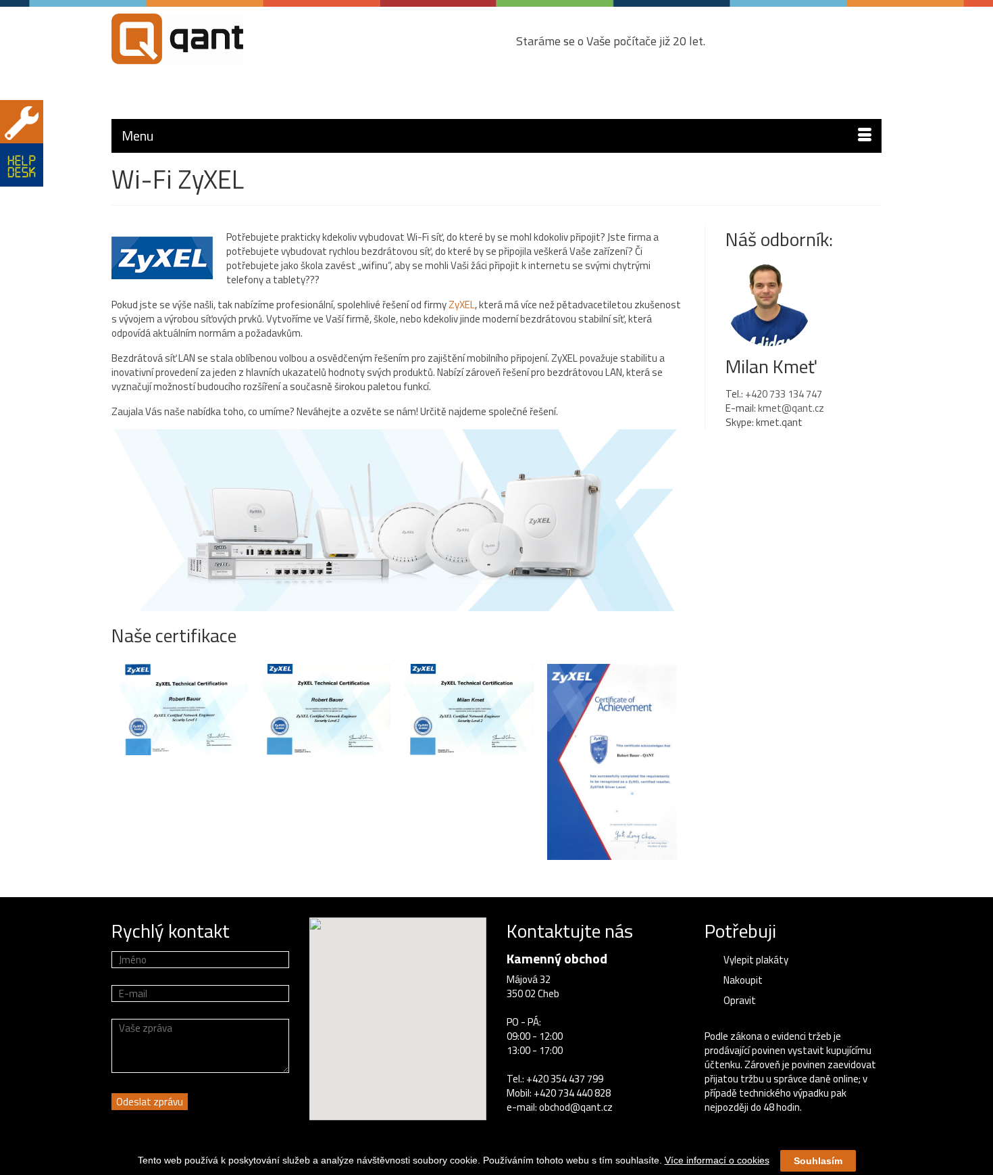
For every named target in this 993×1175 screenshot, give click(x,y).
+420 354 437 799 (564, 1078)
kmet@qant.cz (791, 408)
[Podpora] (21, 121)
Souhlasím (818, 1160)
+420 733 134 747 (783, 394)
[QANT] (233, 39)
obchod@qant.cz (576, 1107)
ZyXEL (462, 304)
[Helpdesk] (21, 165)
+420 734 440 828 (572, 1093)
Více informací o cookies (717, 1160)
